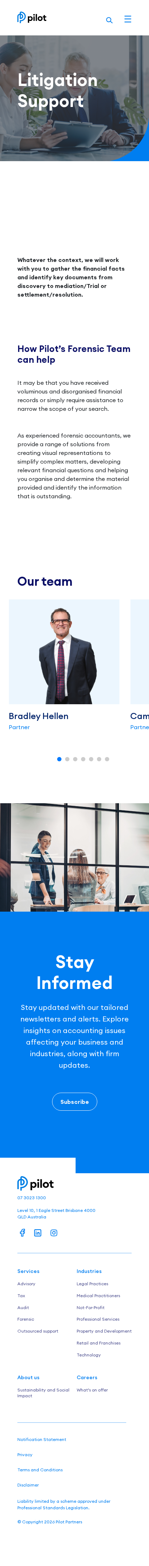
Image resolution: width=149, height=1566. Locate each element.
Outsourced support (37, 1331)
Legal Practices (92, 1283)
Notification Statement (41, 1439)
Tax (21, 1295)
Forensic (25, 1319)
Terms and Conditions (40, 1469)
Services (28, 1271)
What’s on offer (92, 1390)
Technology (89, 1355)
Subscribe (74, 1101)
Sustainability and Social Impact (43, 1393)
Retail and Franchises (98, 1343)
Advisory (26, 1283)
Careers (87, 1377)
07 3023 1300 (31, 1197)
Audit (23, 1307)
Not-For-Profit (91, 1307)
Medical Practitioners (98, 1295)
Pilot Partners (69, 1521)
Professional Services (98, 1319)
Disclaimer (28, 1485)
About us (28, 1377)
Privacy (25, 1454)
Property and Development (104, 1331)
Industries (89, 1271)
